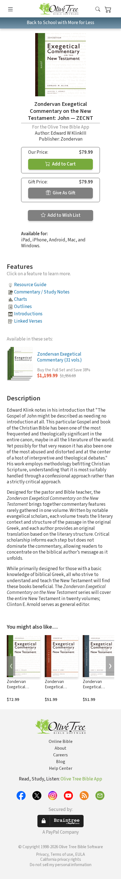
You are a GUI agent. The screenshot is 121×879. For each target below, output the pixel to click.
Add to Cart (63, 164)
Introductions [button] (28, 314)
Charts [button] (20, 299)
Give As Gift (63, 193)
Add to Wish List (63, 215)
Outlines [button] (23, 306)
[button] (97, 10)
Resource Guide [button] (30, 284)
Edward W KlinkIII (68, 133)
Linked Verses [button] (28, 321)
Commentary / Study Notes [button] (42, 292)
